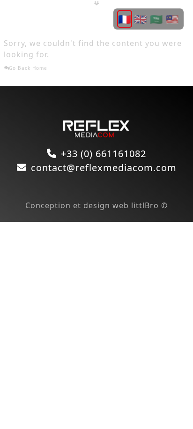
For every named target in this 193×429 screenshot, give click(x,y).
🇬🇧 (140, 19)
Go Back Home (28, 68)
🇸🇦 (156, 19)
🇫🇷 (124, 19)
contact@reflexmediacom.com (104, 167)
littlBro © (149, 205)
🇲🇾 (172, 19)
